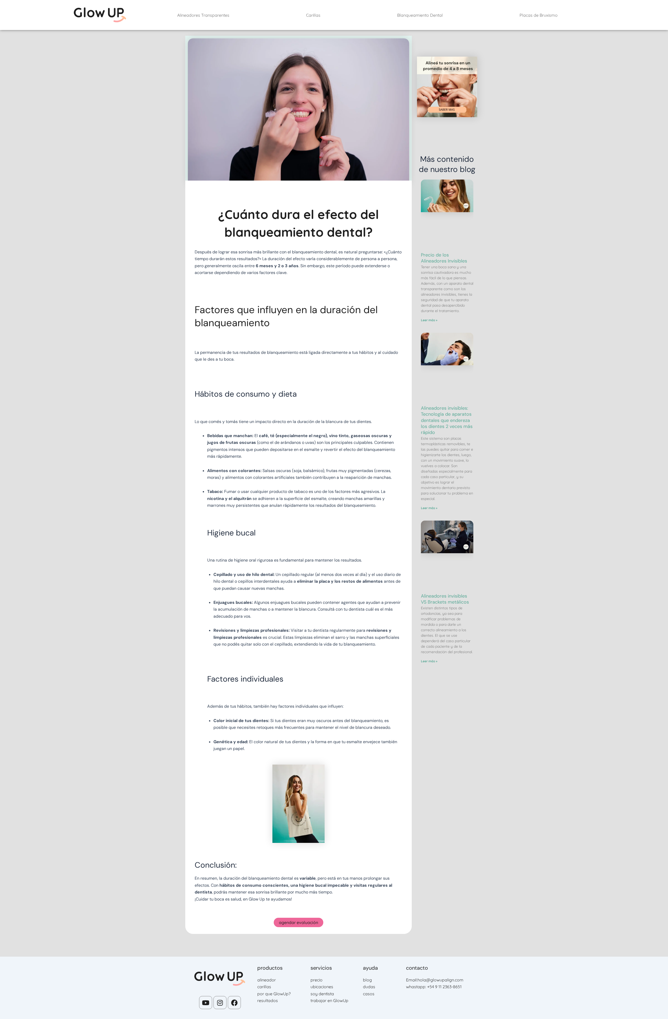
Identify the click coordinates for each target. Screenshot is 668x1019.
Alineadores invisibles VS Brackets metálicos (445, 599)
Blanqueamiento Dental (420, 15)
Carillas (313, 15)
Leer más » (429, 320)
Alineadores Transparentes (203, 15)
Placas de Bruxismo (539, 15)
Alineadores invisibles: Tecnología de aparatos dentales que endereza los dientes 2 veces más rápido (447, 420)
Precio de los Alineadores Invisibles (444, 258)
